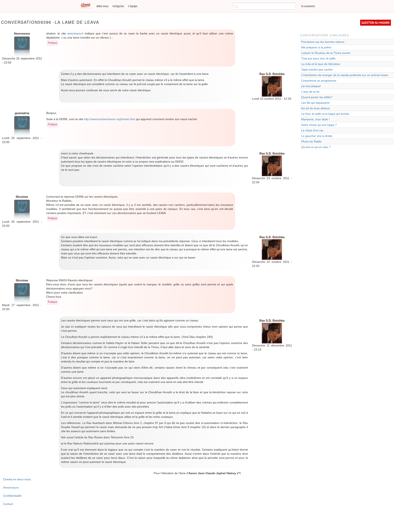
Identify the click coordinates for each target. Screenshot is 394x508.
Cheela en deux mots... (18, 479)
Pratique (52, 42)
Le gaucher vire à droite (316, 136)
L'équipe (132, 6)
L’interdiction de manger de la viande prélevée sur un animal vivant (344, 75)
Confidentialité (12, 495)
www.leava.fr (75, 33)
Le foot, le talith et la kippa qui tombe (325, 113)
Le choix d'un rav (312, 130)
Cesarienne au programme (318, 80)
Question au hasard (375, 22)
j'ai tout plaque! (311, 86)
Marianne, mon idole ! (315, 119)
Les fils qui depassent (315, 102)
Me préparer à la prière (316, 47)
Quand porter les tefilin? (316, 97)
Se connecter (308, 6)
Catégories (118, 6)
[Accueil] (87, 6)
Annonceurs (11, 487)
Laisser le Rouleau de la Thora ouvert (325, 53)
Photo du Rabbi (311, 141)
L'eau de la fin (310, 91)
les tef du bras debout (315, 108)
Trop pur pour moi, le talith (318, 58)
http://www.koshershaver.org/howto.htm (109, 119)
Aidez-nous (102, 6)
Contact (8, 504)
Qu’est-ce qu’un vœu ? (316, 147)
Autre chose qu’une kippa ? (319, 124)
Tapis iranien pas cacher (317, 69)
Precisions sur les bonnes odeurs (322, 41)
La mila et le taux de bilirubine (320, 64)
